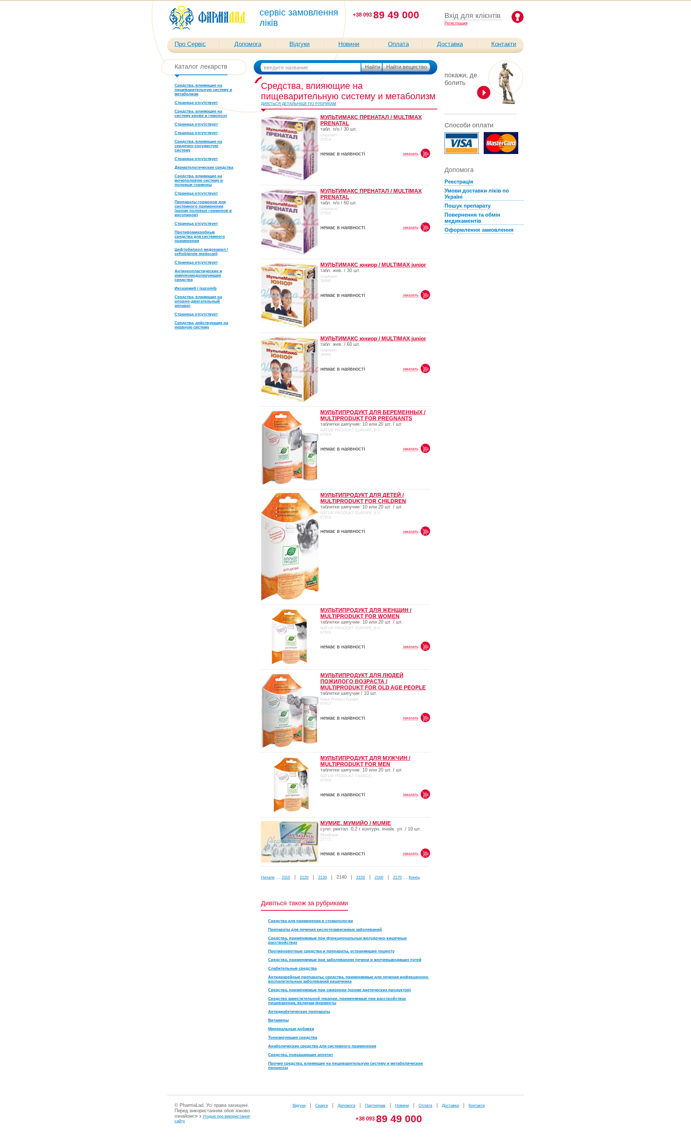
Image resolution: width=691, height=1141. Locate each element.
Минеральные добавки (291, 1029)
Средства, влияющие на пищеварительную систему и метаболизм (203, 89)
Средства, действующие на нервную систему (201, 325)
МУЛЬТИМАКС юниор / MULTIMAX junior (373, 265)
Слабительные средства (292, 968)
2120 (304, 877)
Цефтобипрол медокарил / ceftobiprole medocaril (201, 251)
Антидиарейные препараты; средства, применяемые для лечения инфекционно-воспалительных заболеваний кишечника (348, 979)
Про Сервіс (190, 44)
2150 (360, 877)
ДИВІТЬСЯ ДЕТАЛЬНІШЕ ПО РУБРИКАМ (298, 103)
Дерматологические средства (204, 167)
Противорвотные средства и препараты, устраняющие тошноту (331, 951)
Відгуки (299, 44)
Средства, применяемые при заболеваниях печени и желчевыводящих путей (344, 959)
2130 (322, 877)
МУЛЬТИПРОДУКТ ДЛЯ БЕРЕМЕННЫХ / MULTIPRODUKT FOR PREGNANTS (372, 415)
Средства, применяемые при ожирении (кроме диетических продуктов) (339, 990)
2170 (397, 877)
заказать (411, 153)
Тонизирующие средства (292, 1037)
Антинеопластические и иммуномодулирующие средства (198, 275)
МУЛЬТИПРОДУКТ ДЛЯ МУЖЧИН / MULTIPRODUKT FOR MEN (365, 761)
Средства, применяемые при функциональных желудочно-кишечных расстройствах (337, 940)
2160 (379, 877)
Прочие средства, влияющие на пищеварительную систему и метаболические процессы (345, 1065)
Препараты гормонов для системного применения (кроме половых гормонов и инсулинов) (203, 208)
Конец (414, 877)
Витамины (278, 1020)
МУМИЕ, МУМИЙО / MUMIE (355, 823)
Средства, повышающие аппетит (300, 1054)
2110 (286, 877)
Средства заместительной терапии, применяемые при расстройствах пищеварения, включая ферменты (337, 1000)
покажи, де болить (460, 79)
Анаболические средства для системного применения (322, 1046)
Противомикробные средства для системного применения (200, 236)
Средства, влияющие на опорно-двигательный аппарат (198, 301)
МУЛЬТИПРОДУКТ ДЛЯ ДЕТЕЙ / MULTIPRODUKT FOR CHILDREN (363, 498)
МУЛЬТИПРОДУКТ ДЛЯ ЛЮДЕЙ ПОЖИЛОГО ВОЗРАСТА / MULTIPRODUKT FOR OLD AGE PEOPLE (373, 681)
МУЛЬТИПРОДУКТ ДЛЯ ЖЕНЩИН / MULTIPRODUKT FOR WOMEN (365, 613)
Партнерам (375, 1105)
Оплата (398, 44)
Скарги (321, 1105)
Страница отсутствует (196, 102)
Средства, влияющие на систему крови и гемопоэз (201, 113)
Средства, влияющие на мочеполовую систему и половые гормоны (199, 180)
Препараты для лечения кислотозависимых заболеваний (325, 929)
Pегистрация (456, 23)
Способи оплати (468, 125)
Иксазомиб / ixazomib (196, 288)
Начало (268, 877)
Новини (349, 44)
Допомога (247, 44)
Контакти (503, 44)
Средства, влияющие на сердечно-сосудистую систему (198, 145)
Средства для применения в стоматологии (310, 921)
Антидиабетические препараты (299, 1011)
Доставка (450, 44)
